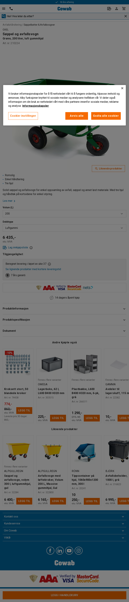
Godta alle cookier (106, 115)
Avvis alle (76, 115)
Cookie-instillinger (23, 115)
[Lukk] (122, 88)
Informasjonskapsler (35, 105)
